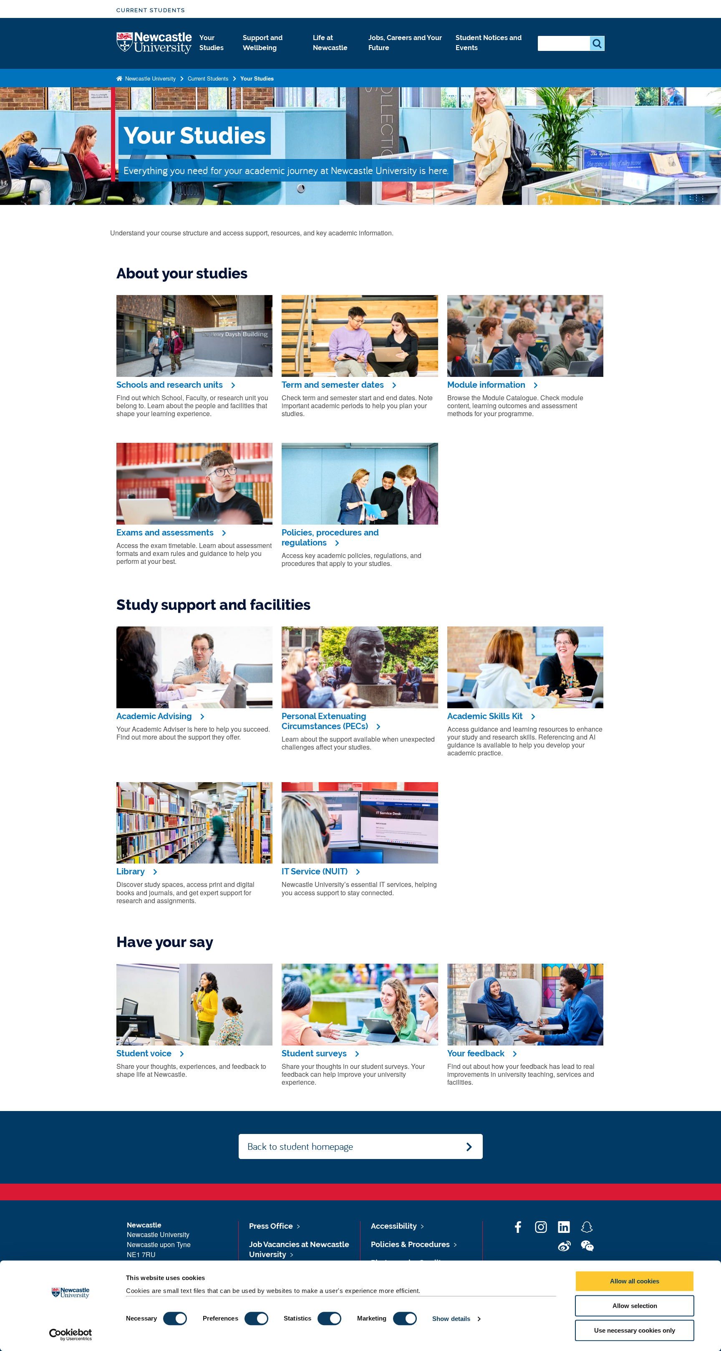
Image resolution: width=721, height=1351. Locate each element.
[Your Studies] (214, 56)
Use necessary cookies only (634, 1330)
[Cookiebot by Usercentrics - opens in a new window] (70, 1334)
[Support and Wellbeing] (271, 56)
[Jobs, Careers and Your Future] (405, 56)
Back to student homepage (300, 1146)
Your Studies (211, 43)
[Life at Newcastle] (334, 56)
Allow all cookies (634, 1281)
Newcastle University (150, 78)
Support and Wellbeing (262, 43)
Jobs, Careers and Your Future (405, 43)
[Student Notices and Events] (490, 56)
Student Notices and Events (489, 43)
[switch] (256, 1318)
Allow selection (635, 1305)
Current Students (150, 10)
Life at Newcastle (330, 43)
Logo (154, 43)
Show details (451, 1318)
